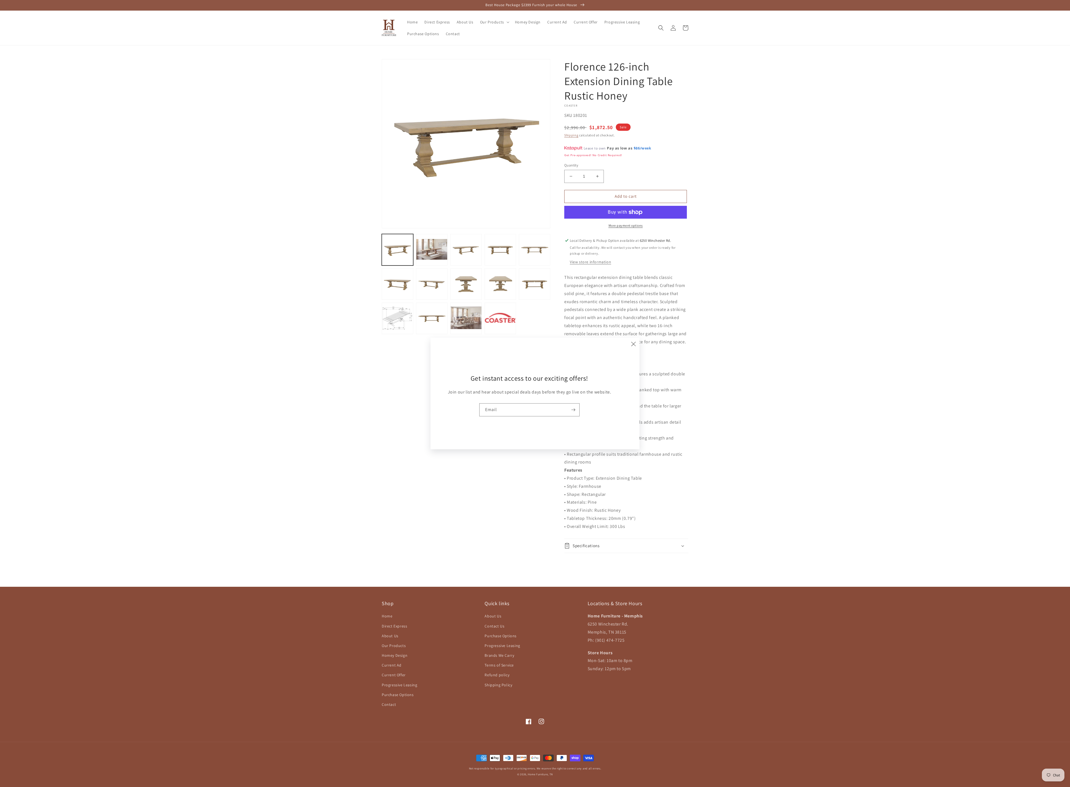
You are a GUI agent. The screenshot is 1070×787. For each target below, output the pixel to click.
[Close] (633, 344)
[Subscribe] (573, 409)
